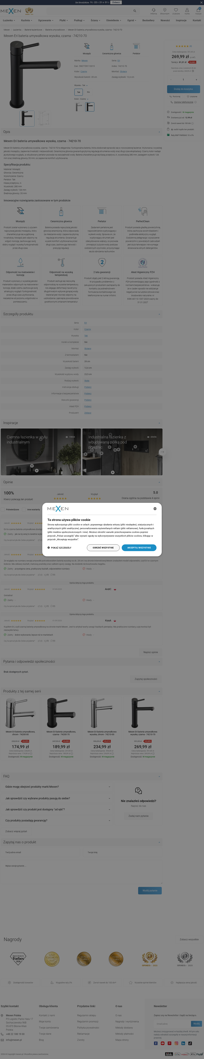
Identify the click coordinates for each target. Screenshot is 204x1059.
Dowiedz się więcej (89, 539)
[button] (59, 547)
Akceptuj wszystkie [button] (139, 547)
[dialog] (102, 529)
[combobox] (155, 508)
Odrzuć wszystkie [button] (103, 547)
